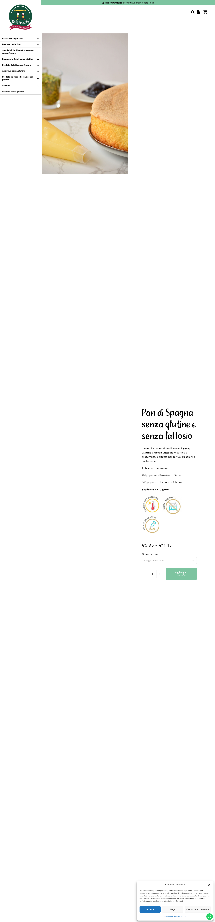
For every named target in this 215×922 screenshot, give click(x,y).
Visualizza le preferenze (197, 909)
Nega (172, 909)
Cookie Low (168, 916)
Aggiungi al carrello (181, 574)
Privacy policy (180, 916)
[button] (209, 884)
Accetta (150, 909)
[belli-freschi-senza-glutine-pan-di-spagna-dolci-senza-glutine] (85, 103)
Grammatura (150, 554)
